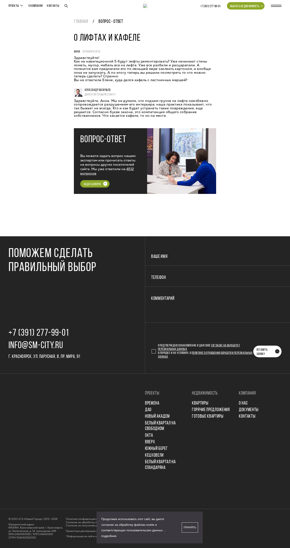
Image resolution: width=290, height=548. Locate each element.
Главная (81, 21)
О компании (35, 6)
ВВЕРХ (150, 442)
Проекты (13, 6)
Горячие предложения (211, 410)
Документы (249, 410)
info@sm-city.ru (35, 345)
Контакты (53, 6)
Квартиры (200, 403)
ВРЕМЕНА (152, 403)
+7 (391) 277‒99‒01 (210, 6)
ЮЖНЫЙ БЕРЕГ (156, 448)
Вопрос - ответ (111, 21)
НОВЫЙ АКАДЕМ (157, 416)
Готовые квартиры (208, 416)
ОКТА (149, 435)
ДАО (148, 410)
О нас (243, 403)
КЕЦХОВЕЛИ (154, 455)
